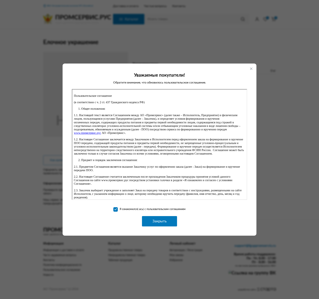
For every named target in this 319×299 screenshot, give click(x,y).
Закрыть (159, 221)
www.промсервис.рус (87, 132)
